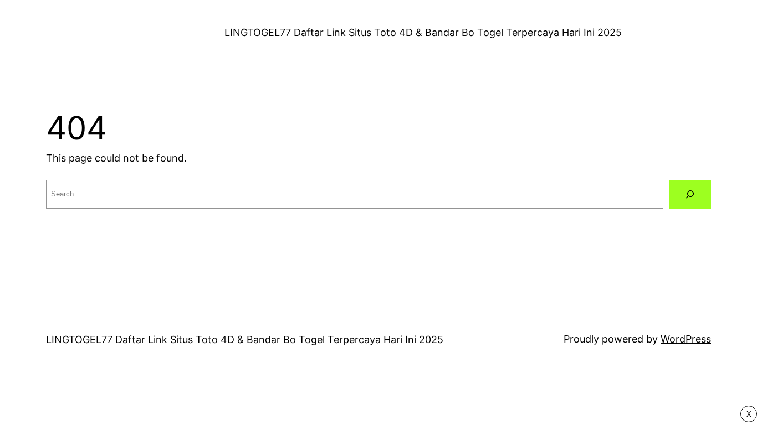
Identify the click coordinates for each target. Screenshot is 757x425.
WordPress (686, 339)
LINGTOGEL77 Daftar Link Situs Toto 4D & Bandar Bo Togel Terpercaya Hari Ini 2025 (423, 32)
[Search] (690, 194)
